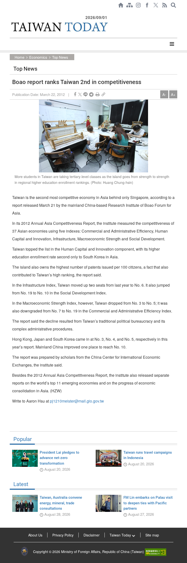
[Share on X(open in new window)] (80, 94)
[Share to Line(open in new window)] (85, 94)
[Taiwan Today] (59, 26)
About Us (35, 535)
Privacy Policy (63, 535)
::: (11, 12)
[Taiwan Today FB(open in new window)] (147, 5)
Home (19, 57)
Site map (152, 535)
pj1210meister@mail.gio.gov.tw (77, 401)
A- (164, 94)
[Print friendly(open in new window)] (97, 94)
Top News (60, 57)
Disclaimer (92, 535)
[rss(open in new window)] (164, 5)
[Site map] (129, 5)
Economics (38, 57)
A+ (173, 94)
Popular (22, 439)
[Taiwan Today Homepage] (121, 5)
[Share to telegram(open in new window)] (91, 94)
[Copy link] (103, 94)
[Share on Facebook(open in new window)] (75, 94)
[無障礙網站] (155, 551)
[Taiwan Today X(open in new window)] (156, 5)
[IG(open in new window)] (138, 5)
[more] (171, 44)
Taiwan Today (121, 535)
